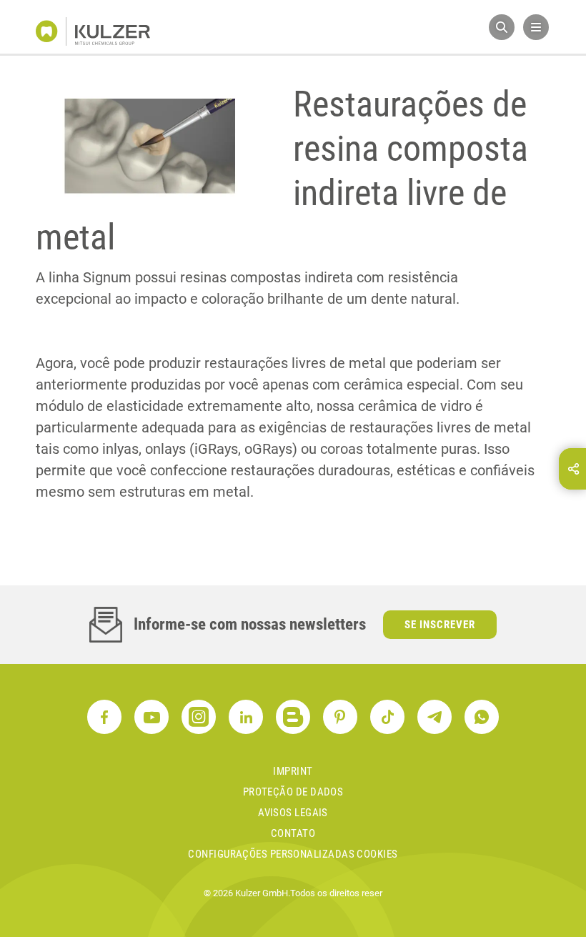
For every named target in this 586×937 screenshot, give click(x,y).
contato (293, 833)
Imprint (292, 771)
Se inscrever (439, 624)
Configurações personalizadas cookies (292, 854)
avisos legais (293, 812)
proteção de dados (293, 791)
